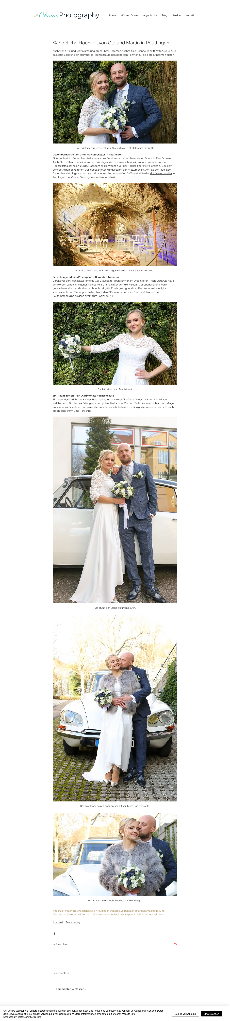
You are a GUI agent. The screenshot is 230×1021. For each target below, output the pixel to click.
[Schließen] (226, 1013)
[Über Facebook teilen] (54, 933)
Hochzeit (58, 922)
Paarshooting (72, 922)
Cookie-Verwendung (185, 1013)
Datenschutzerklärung (29, 1016)
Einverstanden (211, 1013)
